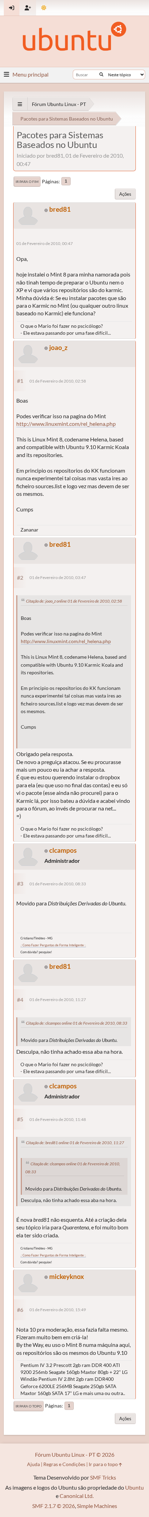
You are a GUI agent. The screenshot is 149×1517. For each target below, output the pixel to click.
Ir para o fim (27, 181)
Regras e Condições (64, 1464)
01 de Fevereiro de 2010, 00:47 (44, 243)
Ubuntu (134, 1487)
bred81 (60, 209)
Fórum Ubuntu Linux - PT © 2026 (74, 1454)
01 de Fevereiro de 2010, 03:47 (57, 577)
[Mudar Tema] (44, 8)
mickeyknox (66, 1276)
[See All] (20, 104)
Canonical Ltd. (77, 1495)
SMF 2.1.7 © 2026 (53, 1505)
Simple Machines (97, 1505)
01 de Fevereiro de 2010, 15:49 (57, 1309)
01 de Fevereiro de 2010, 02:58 (57, 381)
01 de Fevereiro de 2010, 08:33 (57, 884)
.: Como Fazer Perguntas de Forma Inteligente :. (53, 945)
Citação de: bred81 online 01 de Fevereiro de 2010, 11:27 (75, 1142)
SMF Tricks (103, 1477)
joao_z (58, 347)
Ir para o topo (29, 1406)
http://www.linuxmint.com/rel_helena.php (66, 423)
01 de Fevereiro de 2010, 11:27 (57, 999)
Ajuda (33, 1464)
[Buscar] (101, 74)
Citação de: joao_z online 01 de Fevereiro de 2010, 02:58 (74, 601)
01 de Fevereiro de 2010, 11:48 (57, 1119)
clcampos (63, 850)
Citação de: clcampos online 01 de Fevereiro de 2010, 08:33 (76, 1023)
